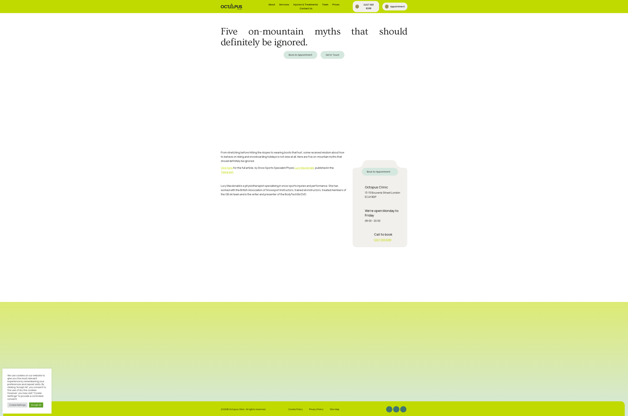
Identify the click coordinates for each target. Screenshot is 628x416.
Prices (336, 4)
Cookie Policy (295, 409)
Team (325, 4)
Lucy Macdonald (304, 168)
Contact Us (306, 8)
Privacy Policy (316, 409)
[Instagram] (389, 409)
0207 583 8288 (382, 240)
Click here (227, 168)
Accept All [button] (36, 404)
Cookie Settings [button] (17, 404)
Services (284, 4)
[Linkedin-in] (403, 409)
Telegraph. (227, 172)
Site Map (334, 409)
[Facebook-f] (396, 409)
